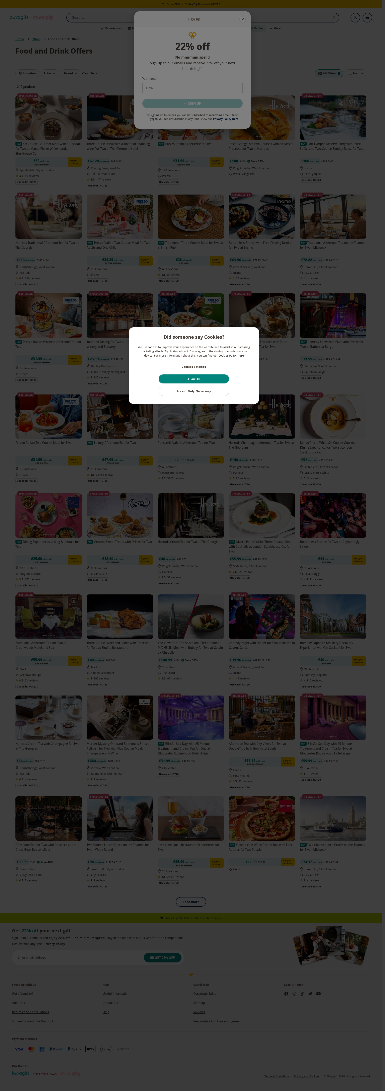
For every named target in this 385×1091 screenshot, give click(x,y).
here (241, 355)
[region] (194, 365)
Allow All (193, 379)
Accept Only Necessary (194, 391)
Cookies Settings (194, 367)
